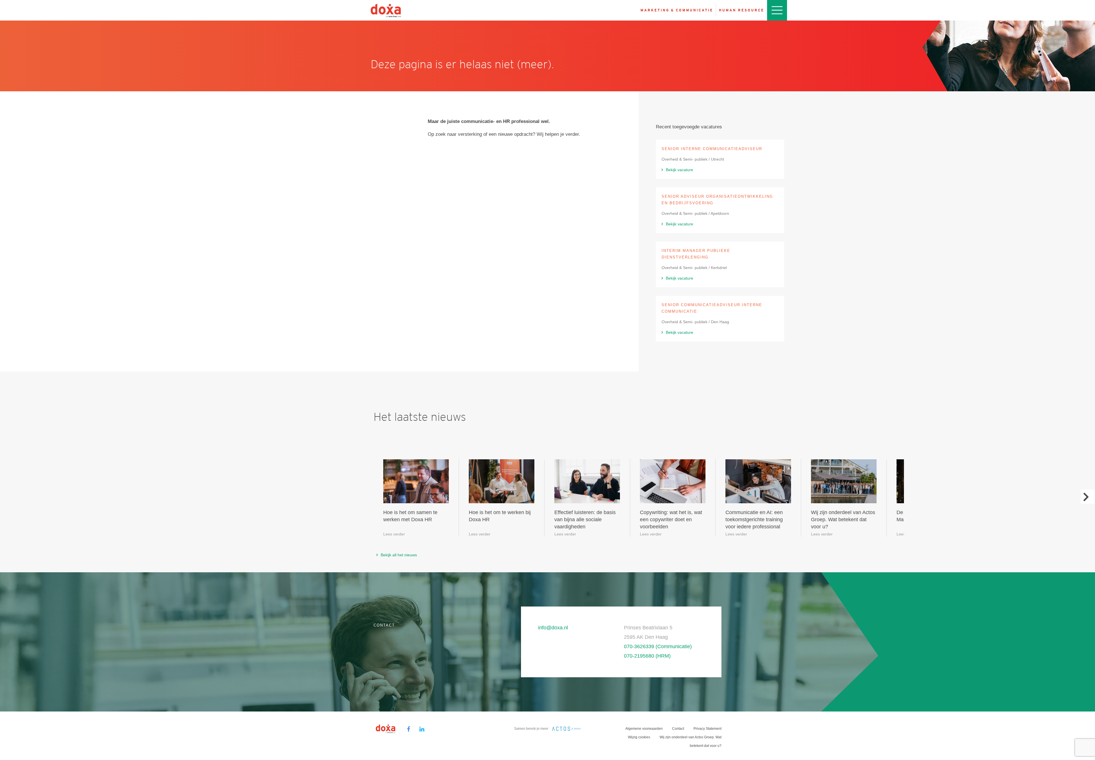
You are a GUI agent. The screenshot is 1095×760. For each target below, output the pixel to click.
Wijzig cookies (639, 737)
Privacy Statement (707, 729)
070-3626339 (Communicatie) (658, 646)
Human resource (741, 10)
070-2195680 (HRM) (647, 656)
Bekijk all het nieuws (399, 555)
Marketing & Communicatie (676, 10)
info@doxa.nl (553, 627)
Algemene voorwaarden (644, 729)
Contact (678, 729)
